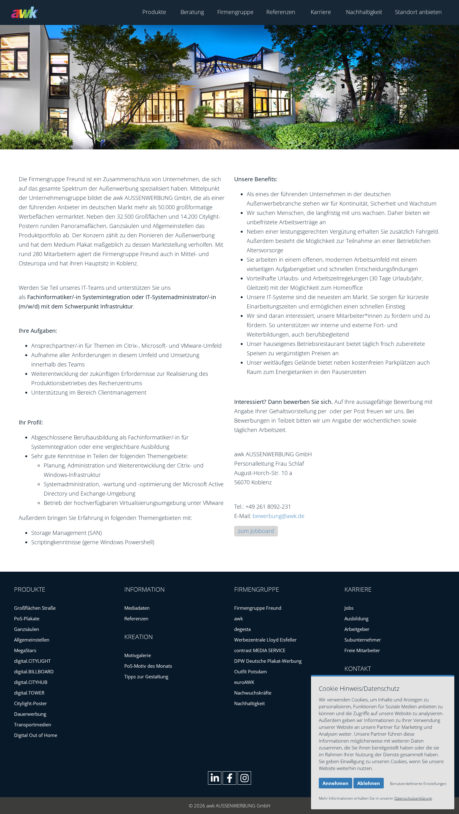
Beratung (192, 12)
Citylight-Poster (30, 703)
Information (144, 589)
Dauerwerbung (30, 714)
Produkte (154, 12)
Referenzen (280, 12)
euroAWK (244, 682)
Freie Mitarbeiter (362, 650)
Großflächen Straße (35, 608)
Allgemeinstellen (31, 640)
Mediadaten (137, 608)
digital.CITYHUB (30, 682)
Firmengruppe (235, 12)
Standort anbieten (418, 12)
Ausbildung (356, 618)
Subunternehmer (362, 640)
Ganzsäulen (26, 629)
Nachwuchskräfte (252, 693)
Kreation (138, 636)
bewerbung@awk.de (278, 516)
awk (238, 618)
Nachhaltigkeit (364, 12)
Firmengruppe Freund (257, 608)
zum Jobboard (256, 531)
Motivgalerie (137, 655)
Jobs (348, 608)
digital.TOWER (29, 693)
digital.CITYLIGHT (32, 661)
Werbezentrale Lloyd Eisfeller (265, 640)
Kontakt (357, 668)
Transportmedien (32, 724)
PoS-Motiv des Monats (148, 666)
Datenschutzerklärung (413, 798)
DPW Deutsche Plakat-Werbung (268, 661)
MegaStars (25, 650)
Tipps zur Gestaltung (146, 676)
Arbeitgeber (356, 629)
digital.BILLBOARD (34, 671)
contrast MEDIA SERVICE (259, 650)
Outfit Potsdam (250, 671)
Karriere (321, 12)
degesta (242, 629)
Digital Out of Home (35, 735)
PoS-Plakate (26, 618)
